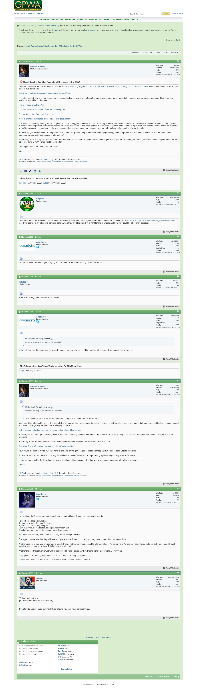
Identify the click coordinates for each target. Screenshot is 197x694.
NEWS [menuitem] (126, 19)
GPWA (22, 159)
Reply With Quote (172, 170)
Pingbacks (23, 663)
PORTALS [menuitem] (98, 19)
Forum (22, 26)
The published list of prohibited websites (36, 114)
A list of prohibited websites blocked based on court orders (45, 119)
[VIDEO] (61, 654)
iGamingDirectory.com (43, 161)
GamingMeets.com (80, 161)
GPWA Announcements (47, 26)
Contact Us (149, 677)
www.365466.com (167, 220)
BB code (61, 646)
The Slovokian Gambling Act (31, 105)
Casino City (48, 159)
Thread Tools (146, 52)
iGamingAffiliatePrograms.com (62, 161)
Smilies (61, 649)
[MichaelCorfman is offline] (24, 71)
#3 (178, 237)
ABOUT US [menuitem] (134, 19)
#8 (178, 573)
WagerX (46, 183)
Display (173, 52)
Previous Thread (92, 638)
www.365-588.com (150, 220)
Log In (29, 13)
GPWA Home (163, 677)
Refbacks (22, 665)
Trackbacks (62, 660)
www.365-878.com (133, 220)
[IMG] (60, 651)
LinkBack (134, 52)
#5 (178, 311)
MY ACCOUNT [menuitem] (44, 19)
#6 (178, 381)
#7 (178, 489)
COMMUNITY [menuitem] (70, 19)
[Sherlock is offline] (27, 582)
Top (175, 677)
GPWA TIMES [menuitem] (117, 19)
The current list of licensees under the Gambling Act (42, 109)
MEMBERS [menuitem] (107, 19)
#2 (178, 193)
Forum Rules (66, 669)
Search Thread (161, 52)
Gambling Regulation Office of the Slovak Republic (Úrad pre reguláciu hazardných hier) (109, 86)
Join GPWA (40, 13)
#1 (178, 61)
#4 (178, 276)
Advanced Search (177, 14)
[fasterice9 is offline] (27, 500)
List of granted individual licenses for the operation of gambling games (50, 430)
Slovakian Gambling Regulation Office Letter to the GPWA (45, 93)
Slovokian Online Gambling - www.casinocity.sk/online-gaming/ (46, 446)
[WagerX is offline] (27, 204)
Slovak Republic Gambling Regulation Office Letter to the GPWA (53, 46)
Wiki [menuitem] (61, 19)
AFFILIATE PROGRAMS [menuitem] (85, 19)
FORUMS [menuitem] (54, 19)
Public (31, 26)
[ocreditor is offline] (27, 245)
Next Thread (106, 638)
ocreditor (22, 183)
